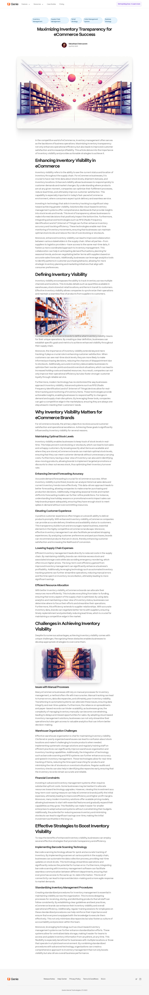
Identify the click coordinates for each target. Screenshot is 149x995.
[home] (12, 4)
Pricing (61, 4)
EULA (103, 979)
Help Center (62, 979)
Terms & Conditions (90, 979)
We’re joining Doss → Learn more (129, 4)
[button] (25, 4)
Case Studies (51, 4)
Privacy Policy (75, 979)
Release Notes (49, 979)
